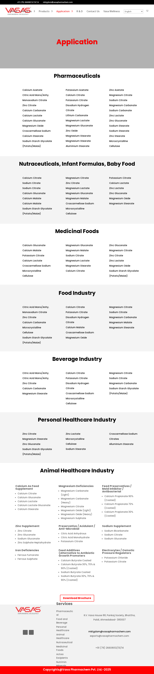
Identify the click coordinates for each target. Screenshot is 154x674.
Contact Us (93, 11)
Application (63, 11)
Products (44, 11)
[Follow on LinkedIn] (25, 632)
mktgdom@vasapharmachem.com (109, 631)
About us (26, 11)
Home (13, 11)
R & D (80, 11)
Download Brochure (77, 598)
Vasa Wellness (111, 11)
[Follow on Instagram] (31, 632)
